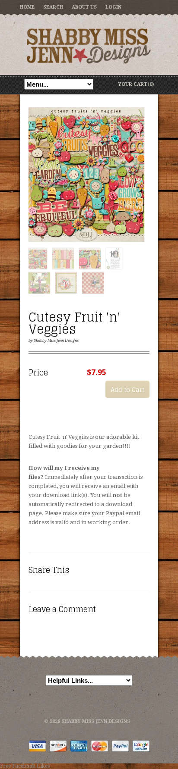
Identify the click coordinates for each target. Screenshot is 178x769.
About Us (84, 7)
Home (27, 7)
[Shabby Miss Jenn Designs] (89, 46)
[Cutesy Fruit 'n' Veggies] (86, 175)
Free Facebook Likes (25, 766)
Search (53, 7)
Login (113, 7)
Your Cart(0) (136, 84)
